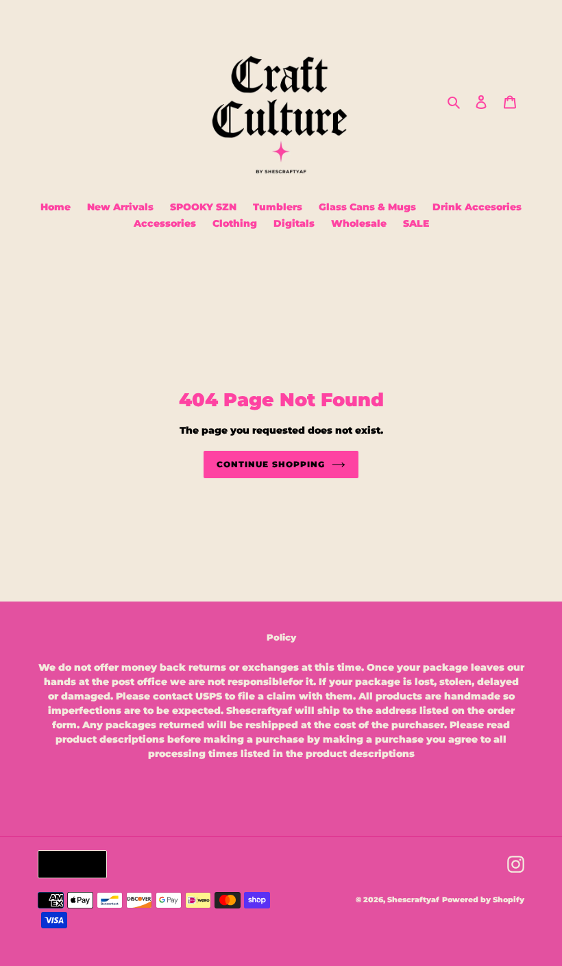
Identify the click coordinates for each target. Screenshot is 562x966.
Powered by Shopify (483, 899)
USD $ (69, 864)
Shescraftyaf (413, 899)
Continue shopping (270, 464)
